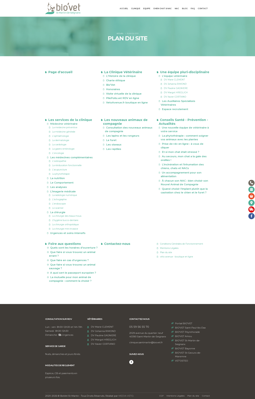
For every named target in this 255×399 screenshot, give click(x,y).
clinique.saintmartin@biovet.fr (146, 342)
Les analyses (58, 187)
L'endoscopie (59, 203)
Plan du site (165, 252)
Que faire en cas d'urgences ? (69, 260)
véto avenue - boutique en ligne (176, 256)
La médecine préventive (64, 127)
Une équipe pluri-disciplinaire (184, 72)
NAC (177, 8)
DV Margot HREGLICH (176, 92)
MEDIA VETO (125, 395)
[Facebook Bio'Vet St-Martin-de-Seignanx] (131, 362)
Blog (185, 8)
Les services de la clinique (70, 120)
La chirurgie (57, 212)
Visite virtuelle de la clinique (124, 93)
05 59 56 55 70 (139, 326)
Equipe (146, 8)
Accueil (124, 8)
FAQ (193, 8)
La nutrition (57, 178)
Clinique (135, 8)
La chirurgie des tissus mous (66, 216)
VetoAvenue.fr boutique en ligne (127, 102)
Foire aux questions (64, 244)
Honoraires (113, 89)
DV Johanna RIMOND (175, 84)
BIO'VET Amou (183, 336)
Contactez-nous (117, 244)
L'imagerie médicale (63, 191)
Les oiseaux (113, 144)
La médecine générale (63, 131)
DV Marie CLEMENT (174, 79)
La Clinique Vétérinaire (123, 72)
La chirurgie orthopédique (65, 224)
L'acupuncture (59, 169)
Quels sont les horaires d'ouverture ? (74, 247)
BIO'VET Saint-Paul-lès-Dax (190, 327)
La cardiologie (59, 144)
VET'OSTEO (181, 360)
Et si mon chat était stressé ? (180, 151)
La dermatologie (60, 140)
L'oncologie (58, 153)
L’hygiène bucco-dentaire (65, 220)
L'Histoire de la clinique (121, 75)
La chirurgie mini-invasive (65, 228)
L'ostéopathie (59, 161)
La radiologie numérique (64, 195)
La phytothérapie (61, 174)
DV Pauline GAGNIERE (176, 88)
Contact (203, 8)
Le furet (111, 140)
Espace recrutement (175, 109)
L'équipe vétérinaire (174, 75)
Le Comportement (61, 182)
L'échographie (59, 199)
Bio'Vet (110, 84)
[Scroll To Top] (250, 395)
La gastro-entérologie (63, 149)
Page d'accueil (60, 72)
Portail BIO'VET (183, 323)
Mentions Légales (168, 248)
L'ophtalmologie (60, 136)
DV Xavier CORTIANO (175, 96)
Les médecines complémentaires (71, 157)
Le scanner (57, 208)
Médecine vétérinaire (63, 123)
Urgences (67, 335)
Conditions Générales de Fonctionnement (181, 243)
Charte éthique (115, 80)
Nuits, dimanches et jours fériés (62, 354)
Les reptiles (113, 149)
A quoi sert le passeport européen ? (73, 272)
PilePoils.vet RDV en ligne (122, 98)
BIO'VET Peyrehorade (187, 332)
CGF (161, 396)
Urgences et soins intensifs (67, 233)
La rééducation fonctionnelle (67, 165)
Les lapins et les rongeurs (122, 135)
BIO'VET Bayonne (185, 348)
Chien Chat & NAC (162, 8)
